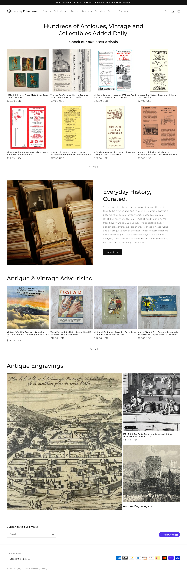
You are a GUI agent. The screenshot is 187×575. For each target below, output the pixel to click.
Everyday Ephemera (22, 569)
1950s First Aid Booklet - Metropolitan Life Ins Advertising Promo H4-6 (71, 333)
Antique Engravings (136, 506)
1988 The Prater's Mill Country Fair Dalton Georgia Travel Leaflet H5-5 (114, 153)
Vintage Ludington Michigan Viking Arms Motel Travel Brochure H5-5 (27, 153)
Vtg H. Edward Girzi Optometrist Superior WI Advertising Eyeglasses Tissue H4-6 (158, 333)
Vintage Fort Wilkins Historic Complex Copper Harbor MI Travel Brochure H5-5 (70, 96)
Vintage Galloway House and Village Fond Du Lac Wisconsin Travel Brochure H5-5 (115, 96)
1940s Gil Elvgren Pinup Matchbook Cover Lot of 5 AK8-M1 (27, 96)
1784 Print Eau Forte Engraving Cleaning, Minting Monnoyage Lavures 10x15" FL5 (147, 435)
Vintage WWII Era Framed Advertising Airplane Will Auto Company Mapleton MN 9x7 (28, 334)
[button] (46, 11)
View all (93, 166)
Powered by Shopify (39, 569)
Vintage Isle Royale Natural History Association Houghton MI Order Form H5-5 (72, 153)
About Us (112, 252)
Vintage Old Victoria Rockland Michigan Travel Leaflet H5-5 (157, 96)
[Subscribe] (53, 534)
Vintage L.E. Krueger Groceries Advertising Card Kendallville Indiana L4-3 (115, 333)
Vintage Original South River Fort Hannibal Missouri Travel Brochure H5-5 (157, 153)
